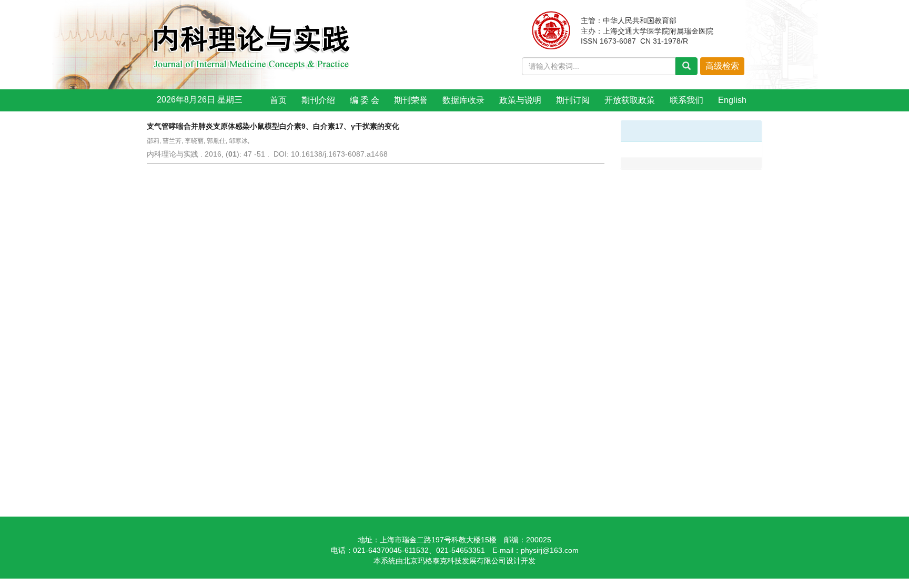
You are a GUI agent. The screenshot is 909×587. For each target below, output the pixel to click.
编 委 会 (364, 100)
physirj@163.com (550, 550)
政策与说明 (520, 100)
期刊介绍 (318, 100)
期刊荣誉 (411, 100)
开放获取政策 (629, 100)
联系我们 (686, 100)
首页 (278, 100)
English (732, 100)
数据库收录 (463, 100)
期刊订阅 (573, 100)
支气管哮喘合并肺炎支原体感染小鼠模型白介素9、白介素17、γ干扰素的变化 (273, 126)
